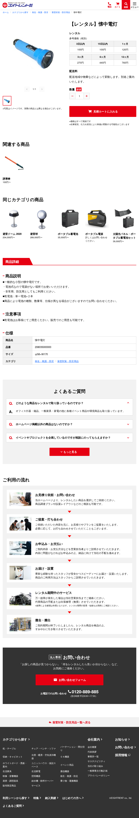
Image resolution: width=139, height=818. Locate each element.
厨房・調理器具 (10, 780)
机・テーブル (9, 748)
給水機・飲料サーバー (43, 780)
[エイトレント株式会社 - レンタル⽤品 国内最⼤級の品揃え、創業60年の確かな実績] (18, 5)
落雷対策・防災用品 (68, 361)
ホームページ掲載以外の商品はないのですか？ (41, 424)
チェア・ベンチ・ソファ (44, 748)
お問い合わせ (124, 747)
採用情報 (121, 755)
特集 (36, 798)
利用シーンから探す (15, 798)
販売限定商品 (9, 785)
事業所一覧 (93, 756)
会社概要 (92, 747)
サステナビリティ (96, 761)
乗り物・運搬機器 (69, 780)
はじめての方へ (71, 798)
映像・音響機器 (10, 776)
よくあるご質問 (12, 806)
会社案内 (94, 739)
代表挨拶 (92, 751)
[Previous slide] (27, 89)
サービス (36, 785)
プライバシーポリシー (99, 775)
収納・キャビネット (13, 756)
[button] (7, 101)
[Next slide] (42, 89)
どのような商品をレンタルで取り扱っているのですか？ (46, 403)
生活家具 (7, 771)
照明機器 (36, 776)
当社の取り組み (95, 766)
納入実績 (50, 798)
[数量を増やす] (87, 96)
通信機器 (64, 771)
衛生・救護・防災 (44, 361)
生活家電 (36, 771)
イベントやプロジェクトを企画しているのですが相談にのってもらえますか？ (60, 437)
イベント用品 (67, 764)
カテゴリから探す (15, 739)
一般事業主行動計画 (97, 770)
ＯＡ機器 (64, 756)
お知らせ (121, 739)
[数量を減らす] (72, 96)
